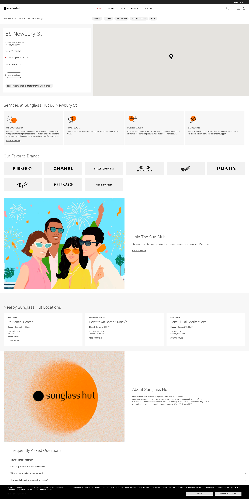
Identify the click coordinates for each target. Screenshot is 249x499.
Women (111, 8)
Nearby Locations (139, 18)
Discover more (139, 250)
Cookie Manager (45, 490)
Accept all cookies (228, 494)
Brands (134, 8)
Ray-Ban (148, 8)
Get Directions (14, 75)
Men (123, 8)
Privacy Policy (217, 487)
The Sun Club (121, 18)
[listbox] (124, 128)
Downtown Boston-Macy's (108, 320)
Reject (199, 494)
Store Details (14, 340)
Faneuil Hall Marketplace (188, 320)
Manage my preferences (17, 494)
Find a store (238, 2)
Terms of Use (232, 487)
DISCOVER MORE (13, 140)
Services (97, 18)
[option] (34, 128)
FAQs (153, 18)
